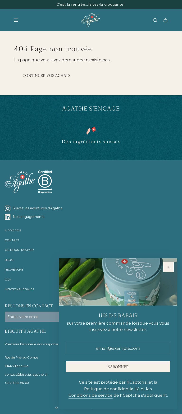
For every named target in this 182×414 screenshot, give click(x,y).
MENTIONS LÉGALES (19, 289)
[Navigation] (16, 20)
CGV (8, 279)
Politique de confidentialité (112, 388)
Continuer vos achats (46, 75)
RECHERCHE (14, 269)
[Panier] (165, 20)
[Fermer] (168, 267)
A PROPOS (13, 230)
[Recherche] (155, 20)
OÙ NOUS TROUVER (19, 250)
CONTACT (12, 240)
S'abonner (118, 366)
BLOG (9, 260)
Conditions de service (90, 395)
